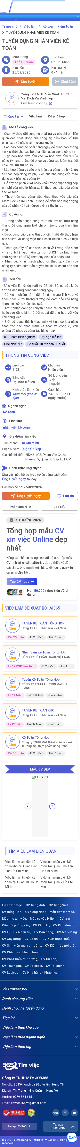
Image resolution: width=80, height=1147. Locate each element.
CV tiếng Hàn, (12, 912)
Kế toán (9, 412)
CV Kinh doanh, (64, 925)
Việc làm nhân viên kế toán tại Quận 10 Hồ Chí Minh (22, 882)
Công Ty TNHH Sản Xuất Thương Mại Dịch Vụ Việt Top (47, 96)
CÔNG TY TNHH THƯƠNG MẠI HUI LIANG (44, 686)
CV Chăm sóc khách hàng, (21, 952)
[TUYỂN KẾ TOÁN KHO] (12, 713)
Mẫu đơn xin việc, (62, 912)
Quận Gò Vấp (31, 449)
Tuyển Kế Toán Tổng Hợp (41, 679)
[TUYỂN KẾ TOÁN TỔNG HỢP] (12, 626)
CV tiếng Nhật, (36, 912)
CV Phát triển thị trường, (20, 959)
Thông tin (11, 116)
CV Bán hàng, (44, 932)
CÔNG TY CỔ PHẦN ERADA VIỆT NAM (46, 657)
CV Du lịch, (49, 959)
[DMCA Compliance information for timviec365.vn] (31, 1113)
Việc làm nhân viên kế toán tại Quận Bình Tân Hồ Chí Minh (56, 866)
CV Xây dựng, (12, 939)
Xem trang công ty (34, 103)
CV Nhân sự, (22, 932)
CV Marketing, (67, 932)
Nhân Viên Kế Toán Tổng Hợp (44, 652)
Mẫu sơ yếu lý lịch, (43, 918)
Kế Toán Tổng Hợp (36, 737)
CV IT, (6, 932)
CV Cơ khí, (32, 939)
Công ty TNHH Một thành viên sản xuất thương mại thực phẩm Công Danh (48, 744)
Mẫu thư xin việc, (14, 918)
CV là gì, (65, 918)
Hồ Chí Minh (30, 443)
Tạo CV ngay (19, 582)
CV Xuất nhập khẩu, (56, 939)
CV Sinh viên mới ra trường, (22, 945)
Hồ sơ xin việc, (12, 905)
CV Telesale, (34, 966)
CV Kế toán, (41, 925)
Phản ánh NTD (20, 507)
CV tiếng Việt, (59, 905)
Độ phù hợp (56, 116)
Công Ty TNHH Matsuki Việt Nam (44, 628)
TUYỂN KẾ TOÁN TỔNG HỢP (43, 623)
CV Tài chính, (55, 966)
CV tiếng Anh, (36, 905)
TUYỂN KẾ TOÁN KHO (38, 710)
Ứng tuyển (29, 81)
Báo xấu (59, 507)
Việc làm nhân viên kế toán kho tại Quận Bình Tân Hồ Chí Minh (21, 866)
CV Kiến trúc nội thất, (61, 945)
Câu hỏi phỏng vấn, (16, 925)
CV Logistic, (10, 972)
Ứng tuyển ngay (14, 479)
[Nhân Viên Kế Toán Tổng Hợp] (12, 655)
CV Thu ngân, (12, 966)
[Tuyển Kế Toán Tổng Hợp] (12, 684)
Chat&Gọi (68, 81)
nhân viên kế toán (16, 427)
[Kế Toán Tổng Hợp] (12, 742)
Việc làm (35, 116)
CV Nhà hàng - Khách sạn (40, 972)
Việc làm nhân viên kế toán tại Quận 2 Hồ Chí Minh (56, 882)
